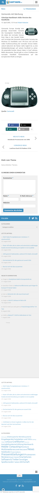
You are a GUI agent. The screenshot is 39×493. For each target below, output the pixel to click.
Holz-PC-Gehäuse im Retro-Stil (17, 300)
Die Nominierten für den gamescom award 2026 (17, 260)
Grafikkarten (18, 441)
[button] (13, 125)
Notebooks (5, 452)
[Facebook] (29, 218)
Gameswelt (10, 111)
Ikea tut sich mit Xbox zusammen (12, 266)
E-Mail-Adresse (26, 196)
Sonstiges (23, 459)
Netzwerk (23, 449)
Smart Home (14, 457)
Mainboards (28, 444)
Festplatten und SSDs (23, 439)
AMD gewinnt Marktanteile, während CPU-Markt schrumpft (20, 254)
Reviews (5, 457)
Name (6, 196)
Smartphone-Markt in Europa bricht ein (20, 279)
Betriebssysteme (25, 437)
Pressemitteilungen (12, 454)
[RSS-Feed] (36, 218)
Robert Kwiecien (23, 22)
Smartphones (25, 457)
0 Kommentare (31, 9)
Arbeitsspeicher (13, 437)
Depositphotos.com (30, 481)
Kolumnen (27, 442)
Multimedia (6, 449)
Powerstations (16, 452)
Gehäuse (8, 442)
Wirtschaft (25, 462)
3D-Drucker (4, 437)
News (3, 9)
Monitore (25, 447)
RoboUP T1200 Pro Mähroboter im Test (19, 315)
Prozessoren (29, 454)
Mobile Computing (10, 446)
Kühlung (19, 444)
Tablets (17, 462)
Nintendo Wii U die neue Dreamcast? (18, 294)
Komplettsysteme (8, 444)
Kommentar (8, 178)
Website (6, 203)
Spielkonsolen (7, 462)
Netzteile (15, 449)
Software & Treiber (10, 459)
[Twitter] (32, 218)
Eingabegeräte (7, 439)
